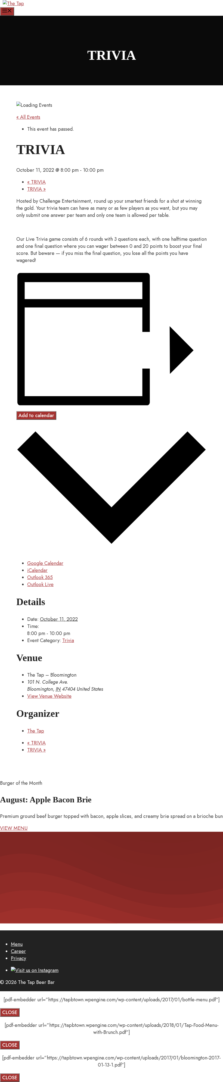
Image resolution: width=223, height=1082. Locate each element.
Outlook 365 (40, 577)
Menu (17, 944)
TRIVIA (36, 182)
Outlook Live (40, 584)
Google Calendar (45, 563)
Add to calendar (36, 415)
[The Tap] (13, 3)
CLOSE (9, 1012)
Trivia (68, 640)
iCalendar (37, 570)
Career (18, 951)
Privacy (18, 958)
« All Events (28, 117)
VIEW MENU (13, 828)
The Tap (35, 730)
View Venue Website (49, 696)
